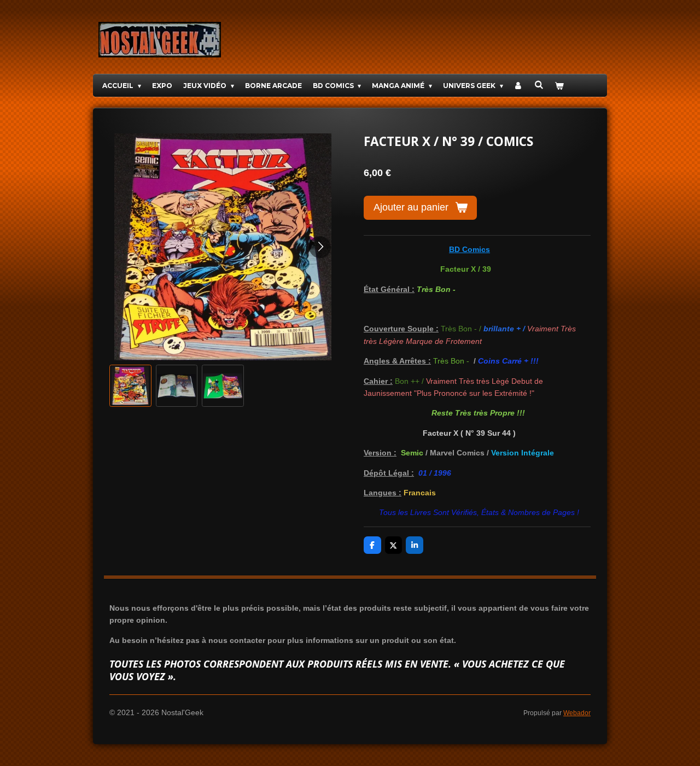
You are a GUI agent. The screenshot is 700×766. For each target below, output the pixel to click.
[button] (130, 386)
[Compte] (519, 85)
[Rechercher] (539, 84)
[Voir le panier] (559, 85)
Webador (577, 712)
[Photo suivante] (320, 247)
